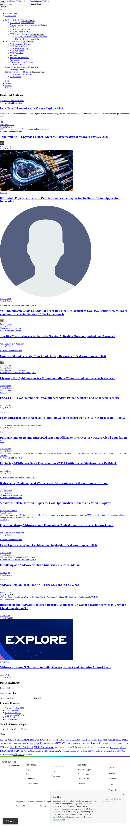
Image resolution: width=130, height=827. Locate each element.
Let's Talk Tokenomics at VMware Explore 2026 (31, 108)
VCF (2, 747)
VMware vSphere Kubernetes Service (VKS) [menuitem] (28, 25)
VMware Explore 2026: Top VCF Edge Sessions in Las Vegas (39, 584)
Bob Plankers (5, 366)
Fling (1, 743)
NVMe (72, 743)
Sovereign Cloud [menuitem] (17, 69)
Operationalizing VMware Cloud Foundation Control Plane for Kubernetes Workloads (56, 525)
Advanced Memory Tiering (16, 729)
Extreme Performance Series (113, 739)
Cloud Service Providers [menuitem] (15, 67)
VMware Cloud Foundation (11, 103)
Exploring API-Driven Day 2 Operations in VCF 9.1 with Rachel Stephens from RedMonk (58, 463)
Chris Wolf (4, 675)
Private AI (105, 743)
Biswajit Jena (5, 386)
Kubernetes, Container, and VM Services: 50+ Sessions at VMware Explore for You (54, 483)
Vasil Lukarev (5, 344)
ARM (26, 739)
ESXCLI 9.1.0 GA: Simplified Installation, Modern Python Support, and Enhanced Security (59, 397)
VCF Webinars (11, 719)
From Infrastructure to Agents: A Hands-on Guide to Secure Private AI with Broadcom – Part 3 (62, 417)
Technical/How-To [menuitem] (12, 41)
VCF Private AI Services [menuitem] (20, 29)
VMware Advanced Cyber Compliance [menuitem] (31, 37)
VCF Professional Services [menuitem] (21, 74)
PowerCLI (96, 743)
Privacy (43, 806)
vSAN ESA (9, 754)
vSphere (18, 754)
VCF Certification (12, 717)
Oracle (77, 743)
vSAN (3, 754)
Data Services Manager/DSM (68, 740)
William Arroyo (20, 425)
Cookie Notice (59, 820)
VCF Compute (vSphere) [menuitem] (20, 44)
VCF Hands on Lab (13, 712)
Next (11, 688)
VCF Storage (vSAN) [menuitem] (19, 46)
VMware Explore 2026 (14, 708)
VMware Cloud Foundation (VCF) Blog (32, 1)
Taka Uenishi (5, 298)
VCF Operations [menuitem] (16, 53)
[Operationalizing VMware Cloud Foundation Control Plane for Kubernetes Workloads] (65, 517)
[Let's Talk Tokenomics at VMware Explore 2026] (12, 101)
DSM (95, 740)
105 (7, 688)
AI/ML (8, 739)
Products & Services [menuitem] (13, 20)
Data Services (53, 740)
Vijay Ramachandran (8, 510)
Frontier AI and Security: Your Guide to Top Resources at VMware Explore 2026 (53, 356)
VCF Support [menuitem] (15, 77)
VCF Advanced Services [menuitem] (20, 34)
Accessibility (21, 806)
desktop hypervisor (87, 740)
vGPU (88, 747)
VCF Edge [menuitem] (14, 27)
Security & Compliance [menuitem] (19, 58)
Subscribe (10, 821)
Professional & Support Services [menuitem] (18, 72)
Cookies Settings (113, 799)
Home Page (4, 192)
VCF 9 (7, 747)
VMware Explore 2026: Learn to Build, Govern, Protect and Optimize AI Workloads (55, 667)
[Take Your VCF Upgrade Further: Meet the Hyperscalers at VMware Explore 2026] (25, 129)
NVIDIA (65, 743)
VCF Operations (78, 747)
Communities (10, 16)
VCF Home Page (12, 710)
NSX (58, 743)
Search (2, 4)
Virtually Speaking (98, 747)
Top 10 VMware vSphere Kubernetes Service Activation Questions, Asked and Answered (57, 336)
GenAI (6, 743)
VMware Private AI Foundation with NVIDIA (108, 751)
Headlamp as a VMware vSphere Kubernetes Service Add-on (40, 565)
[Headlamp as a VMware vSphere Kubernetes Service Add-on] (19, 557)
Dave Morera (5, 449)
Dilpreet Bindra (6, 491)
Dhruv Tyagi (5, 572)
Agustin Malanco (34, 425)
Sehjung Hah (5, 471)
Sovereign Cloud (122, 743)
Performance (85, 743)
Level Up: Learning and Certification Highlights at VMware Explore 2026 (48, 545)
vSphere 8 (28, 754)
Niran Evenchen (6, 425)
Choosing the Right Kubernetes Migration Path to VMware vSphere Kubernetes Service (57, 378)
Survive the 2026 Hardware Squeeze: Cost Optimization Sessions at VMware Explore (55, 503)
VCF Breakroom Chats (14, 715)
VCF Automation (44, 747)
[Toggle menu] (1, 9)
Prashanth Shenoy (7, 125)
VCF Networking (62, 747)
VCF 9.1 (28, 747)
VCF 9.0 (16, 747)
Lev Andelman (18, 344)
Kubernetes (36, 743)
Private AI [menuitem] (14, 55)
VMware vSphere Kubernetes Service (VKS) (18, 305)
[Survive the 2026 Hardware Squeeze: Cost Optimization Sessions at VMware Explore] (11, 495)
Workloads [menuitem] (14, 60)
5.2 (1, 739)
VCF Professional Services (11, 331)
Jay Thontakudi (6, 324)
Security (112, 743)
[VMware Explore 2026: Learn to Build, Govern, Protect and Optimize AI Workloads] (36, 659)
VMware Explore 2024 (53, 751)
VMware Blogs (11, 13)
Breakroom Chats (38, 739)
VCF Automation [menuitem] (17, 51)
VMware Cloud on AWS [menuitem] (20, 32)
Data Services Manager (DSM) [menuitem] (27, 39)
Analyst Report (17, 740)
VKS (107, 747)
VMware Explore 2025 (69, 751)
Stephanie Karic (6, 592)
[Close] (123, 794)
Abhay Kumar (6, 146)
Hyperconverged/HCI (20, 743)
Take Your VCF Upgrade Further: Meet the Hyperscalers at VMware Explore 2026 (54, 136)
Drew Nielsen (5, 553)
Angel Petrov (5, 405)
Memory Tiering (50, 743)
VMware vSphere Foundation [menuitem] (22, 23)
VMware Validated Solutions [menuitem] (21, 62)
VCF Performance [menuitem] (17, 64)
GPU (9, 743)
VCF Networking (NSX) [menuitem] (20, 48)
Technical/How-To (7, 599)
